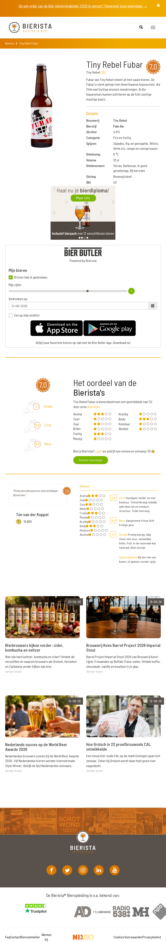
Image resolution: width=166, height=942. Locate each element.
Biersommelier (30, 937)
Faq (7, 937)
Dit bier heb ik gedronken (30, 277)
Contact (15, 937)
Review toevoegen (90, 460)
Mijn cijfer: (15, 285)
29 (103, 72)
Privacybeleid (151, 937)
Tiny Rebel (120, 120)
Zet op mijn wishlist (27, 315)
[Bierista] (26, 27)
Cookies (118, 937)
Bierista (9, 43)
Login (98, 451)
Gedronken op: (18, 299)
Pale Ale (118, 126)
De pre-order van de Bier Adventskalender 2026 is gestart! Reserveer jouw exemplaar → (83, 5)
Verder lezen (13, 671)
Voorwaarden (133, 937)
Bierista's (93, 407)
